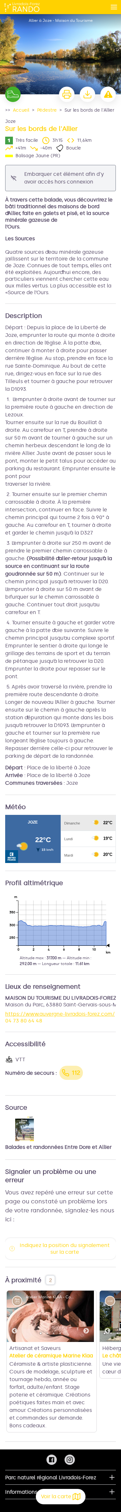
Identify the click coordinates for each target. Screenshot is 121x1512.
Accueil (21, 110)
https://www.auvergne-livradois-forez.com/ (60, 1014)
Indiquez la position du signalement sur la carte (65, 1248)
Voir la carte (56, 1496)
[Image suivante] (86, 1316)
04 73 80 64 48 (23, 1021)
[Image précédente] (14, 1316)
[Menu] (114, 7)
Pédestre (47, 110)
